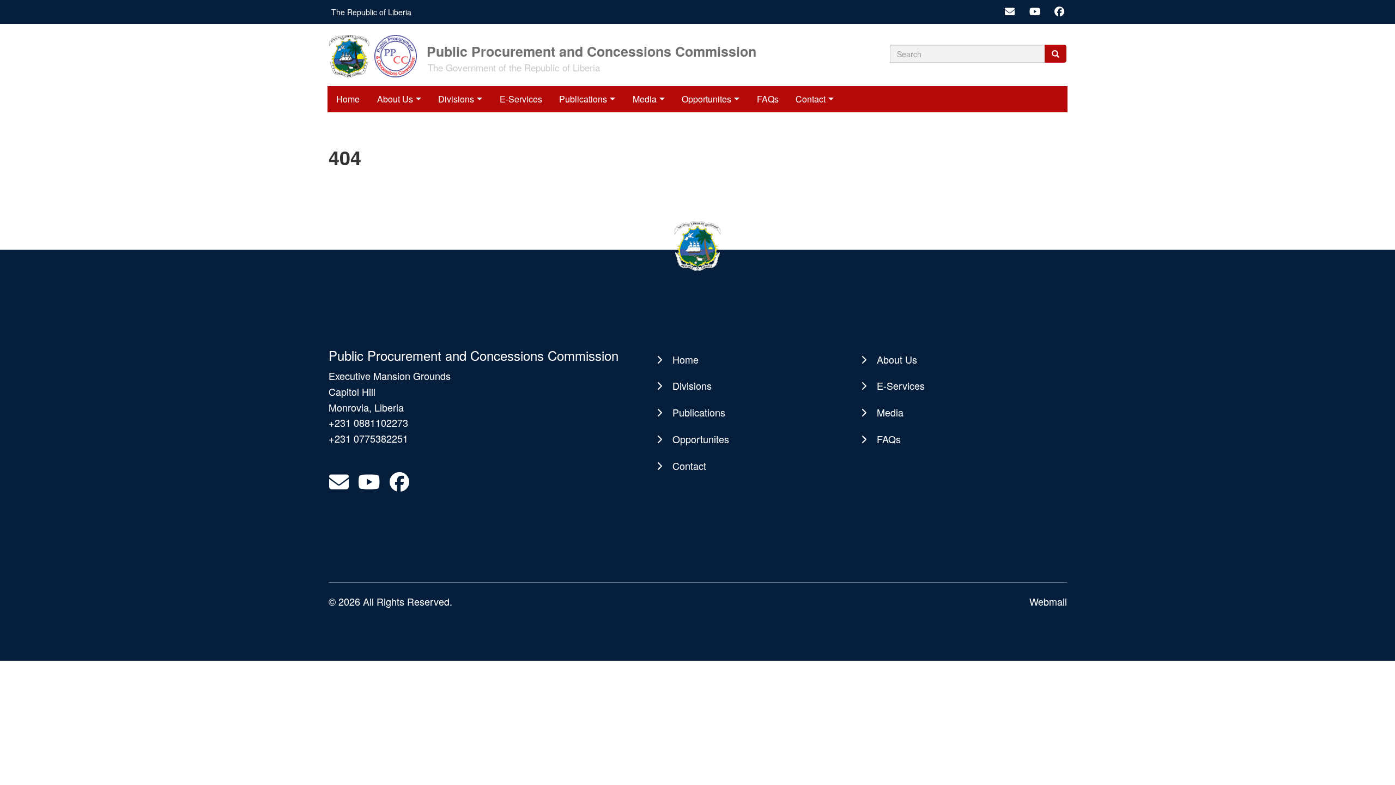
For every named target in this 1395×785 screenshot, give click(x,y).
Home (348, 99)
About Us (395, 99)
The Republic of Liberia (371, 12)
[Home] (376, 55)
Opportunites (706, 99)
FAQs (768, 99)
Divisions (456, 99)
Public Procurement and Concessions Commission (591, 50)
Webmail (1048, 601)
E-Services (521, 99)
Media (645, 99)
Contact (811, 99)
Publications (583, 99)
